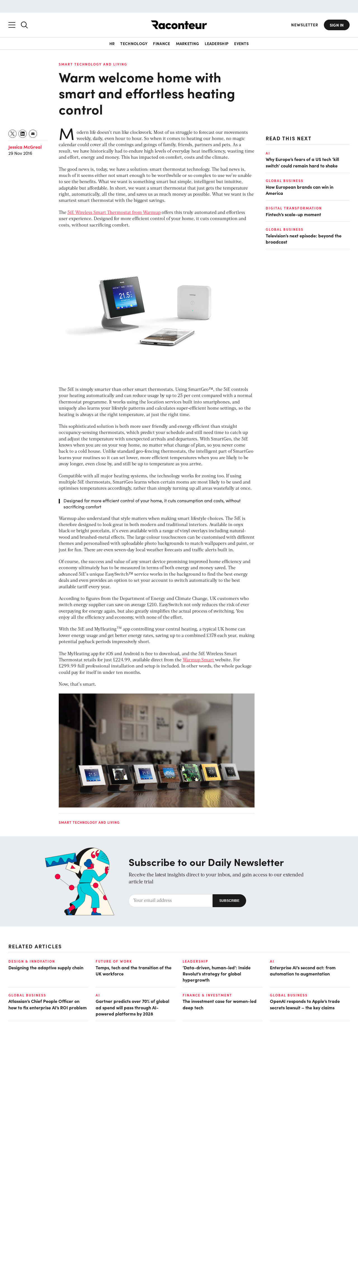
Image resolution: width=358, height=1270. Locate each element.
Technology (133, 43)
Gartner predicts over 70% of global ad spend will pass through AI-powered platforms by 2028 (132, 1007)
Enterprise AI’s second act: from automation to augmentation (303, 970)
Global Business (284, 180)
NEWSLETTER (304, 24)
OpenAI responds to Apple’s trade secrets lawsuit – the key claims (305, 1004)
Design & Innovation (31, 961)
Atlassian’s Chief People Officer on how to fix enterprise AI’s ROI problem (47, 1004)
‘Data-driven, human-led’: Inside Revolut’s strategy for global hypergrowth (217, 973)
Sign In (337, 25)
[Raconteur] (179, 24)
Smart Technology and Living (93, 64)
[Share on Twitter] (12, 134)
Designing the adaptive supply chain (45, 967)
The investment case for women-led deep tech (219, 1004)
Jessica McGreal (25, 147)
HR (112, 43)
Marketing (187, 43)
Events (241, 43)
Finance (161, 43)
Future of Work (114, 961)
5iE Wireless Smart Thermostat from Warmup (114, 213)
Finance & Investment (207, 995)
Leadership (217, 43)
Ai (268, 153)
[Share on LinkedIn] (22, 134)
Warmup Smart (198, 660)
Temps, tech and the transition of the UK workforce (133, 970)
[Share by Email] (33, 134)
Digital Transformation (294, 208)
